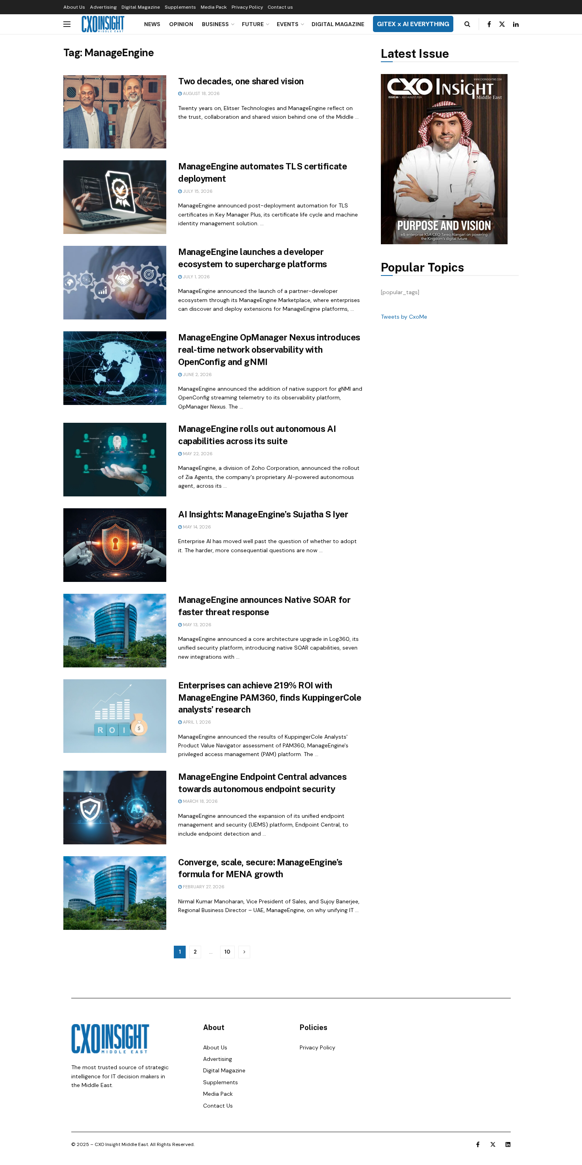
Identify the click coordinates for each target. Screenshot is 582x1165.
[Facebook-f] (478, 1144)
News (152, 24)
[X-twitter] (493, 1144)
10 (227, 951)
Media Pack (214, 7)
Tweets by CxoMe (404, 316)
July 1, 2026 (196, 276)
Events (288, 24)
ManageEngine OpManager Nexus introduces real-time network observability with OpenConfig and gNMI (269, 349)
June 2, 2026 (197, 374)
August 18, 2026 (201, 93)
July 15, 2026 (197, 191)
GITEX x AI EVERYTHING (413, 24)
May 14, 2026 (196, 527)
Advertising (103, 7)
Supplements (180, 7)
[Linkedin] (508, 1144)
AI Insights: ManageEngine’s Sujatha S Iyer (263, 514)
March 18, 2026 (200, 801)
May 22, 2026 (197, 453)
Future (253, 24)
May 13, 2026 (196, 624)
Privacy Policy (247, 7)
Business (215, 24)
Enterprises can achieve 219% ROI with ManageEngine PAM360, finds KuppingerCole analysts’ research (269, 697)
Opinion (181, 24)
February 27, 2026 (203, 886)
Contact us (280, 7)
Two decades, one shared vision (241, 81)
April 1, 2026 (196, 722)
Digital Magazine (141, 7)
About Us (74, 7)
